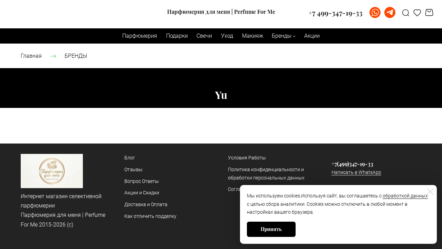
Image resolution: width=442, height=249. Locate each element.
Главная (31, 56)
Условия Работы (247, 157)
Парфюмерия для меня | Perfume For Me (221, 12)
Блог (129, 157)
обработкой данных (405, 196)
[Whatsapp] (375, 12)
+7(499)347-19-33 (352, 163)
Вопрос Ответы (141, 181)
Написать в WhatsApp (356, 172)
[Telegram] (389, 12)
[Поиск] (405, 12)
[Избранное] (417, 12)
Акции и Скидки (141, 192)
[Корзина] (430, 12)
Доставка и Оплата (145, 204)
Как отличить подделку (150, 216)
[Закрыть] (430, 191)
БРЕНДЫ (76, 56)
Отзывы (133, 169)
